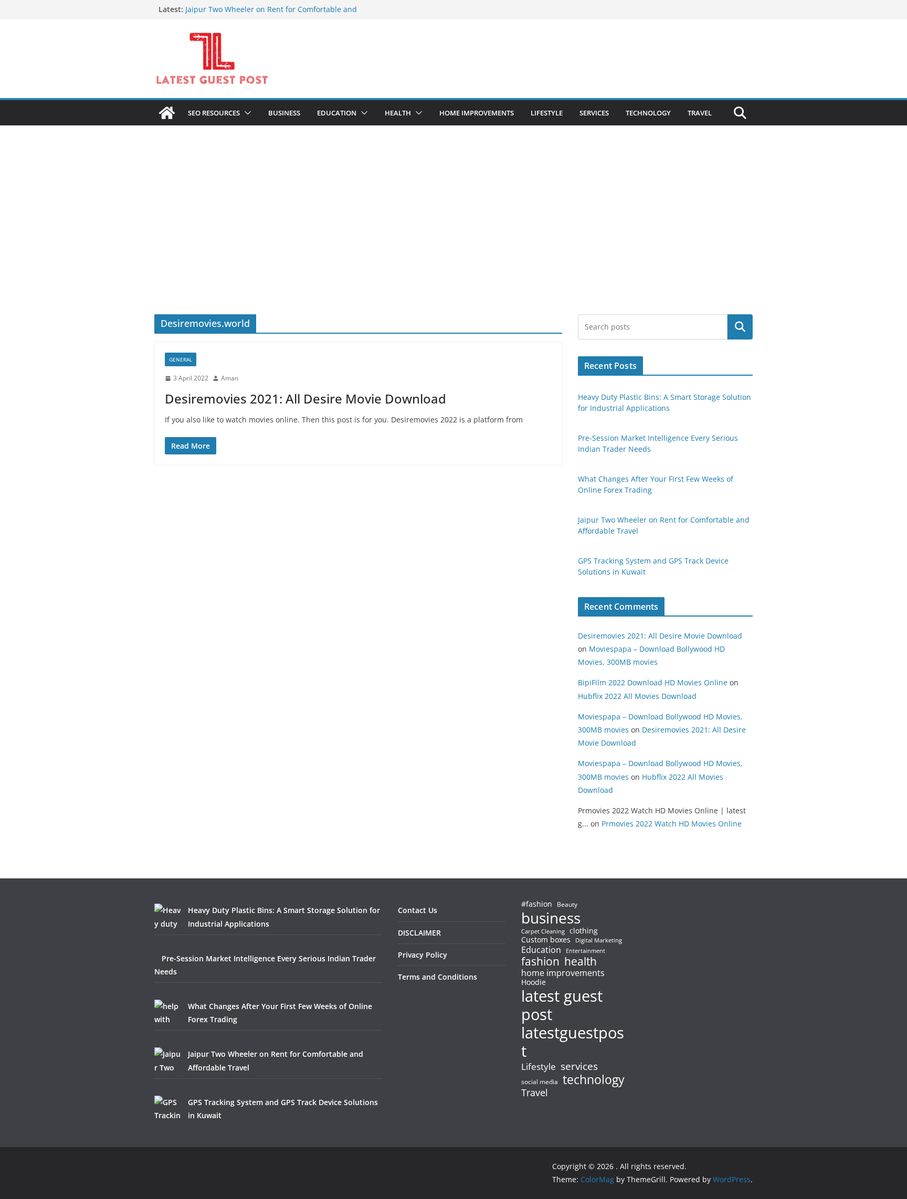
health (580, 961)
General (180, 359)
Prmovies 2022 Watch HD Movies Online (672, 824)
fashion (540, 961)
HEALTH (398, 113)
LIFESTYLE (547, 113)
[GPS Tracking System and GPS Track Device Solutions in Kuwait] (167, 1109)
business (551, 918)
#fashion (536, 903)
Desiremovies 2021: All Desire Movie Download (305, 398)
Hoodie (533, 982)
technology (594, 1080)
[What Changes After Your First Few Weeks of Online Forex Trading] (167, 1013)
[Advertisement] (453, 235)
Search (740, 327)
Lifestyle (538, 1067)
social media (539, 1082)
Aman (229, 378)
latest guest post (562, 1005)
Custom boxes (546, 940)
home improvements (563, 973)
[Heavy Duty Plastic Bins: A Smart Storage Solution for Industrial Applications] (167, 917)
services (579, 1066)
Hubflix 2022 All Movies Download (637, 696)
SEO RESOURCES (214, 113)
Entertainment (585, 950)
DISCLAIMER (419, 933)
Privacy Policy (422, 955)
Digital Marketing (598, 940)
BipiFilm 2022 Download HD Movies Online (652, 682)
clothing (583, 931)
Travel (534, 1092)
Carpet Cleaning (543, 931)
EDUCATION (336, 113)
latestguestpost (572, 1042)
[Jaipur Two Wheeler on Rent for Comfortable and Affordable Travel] (167, 1060)
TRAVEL (700, 113)
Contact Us (417, 910)
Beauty (567, 905)
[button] (245, 113)
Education (541, 950)
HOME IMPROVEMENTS (476, 113)
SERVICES (594, 113)
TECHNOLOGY (648, 113)
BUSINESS (284, 113)
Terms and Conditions (437, 977)
